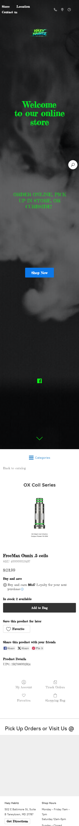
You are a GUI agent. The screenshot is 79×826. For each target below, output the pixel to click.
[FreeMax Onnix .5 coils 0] (39, 510)
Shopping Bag (55, 700)
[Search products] (73, 164)
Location (23, 6)
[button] (16, 629)
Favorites (23, 700)
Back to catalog (14, 468)
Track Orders (55, 687)
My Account (24, 687)
